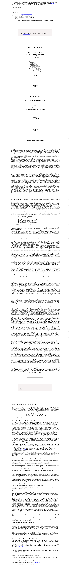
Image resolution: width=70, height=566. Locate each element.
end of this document (26, 34)
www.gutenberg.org (54, 3)
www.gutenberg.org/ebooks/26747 (27, 14)
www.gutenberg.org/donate (23, 546)
